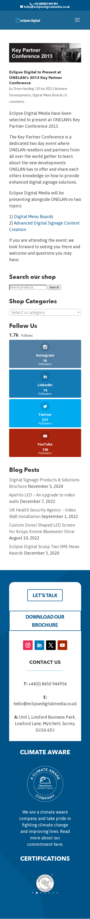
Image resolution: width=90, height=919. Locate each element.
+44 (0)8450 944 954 (45, 4)
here (58, 844)
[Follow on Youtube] (62, 645)
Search (54, 287)
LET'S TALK (45, 595)
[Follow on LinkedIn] (39, 645)
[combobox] (45, 312)
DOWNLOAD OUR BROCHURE (45, 620)
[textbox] (45, 312)
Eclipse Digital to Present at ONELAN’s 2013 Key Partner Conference (35, 78)
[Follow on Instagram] (28, 645)
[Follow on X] (51, 645)
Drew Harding (23, 89)
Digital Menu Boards (47, 95)
